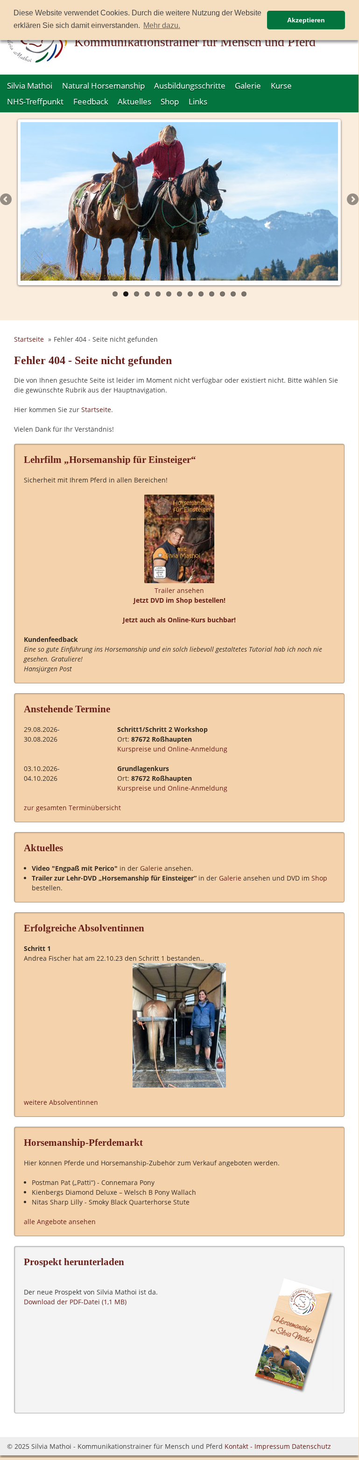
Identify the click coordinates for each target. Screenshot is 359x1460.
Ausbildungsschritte (189, 85)
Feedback (90, 101)
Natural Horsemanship (103, 85)
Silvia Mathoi (29, 85)
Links (198, 101)
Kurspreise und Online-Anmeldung (172, 748)
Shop (170, 101)
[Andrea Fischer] (179, 1025)
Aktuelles (134, 101)
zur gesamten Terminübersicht (72, 807)
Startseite (29, 339)
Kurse (281, 85)
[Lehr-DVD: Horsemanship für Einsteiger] (179, 580)
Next (352, 200)
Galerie (248, 85)
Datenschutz (311, 1446)
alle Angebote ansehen (60, 1221)
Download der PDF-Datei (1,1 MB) (75, 1301)
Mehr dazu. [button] (161, 25)
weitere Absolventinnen (61, 1102)
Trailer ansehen (179, 590)
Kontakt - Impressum (257, 1446)
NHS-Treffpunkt (35, 101)
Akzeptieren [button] (306, 20)
